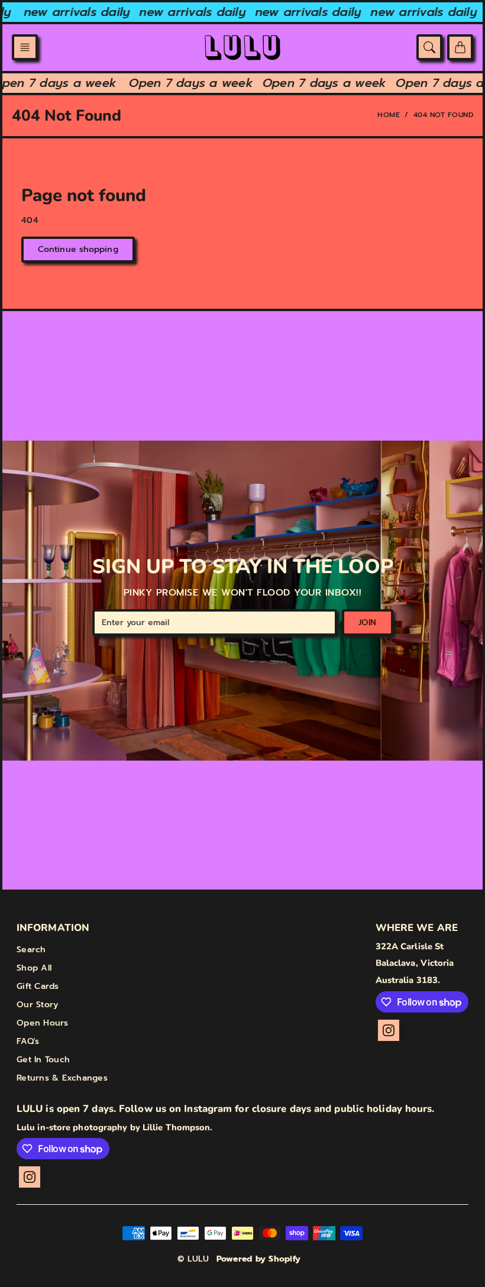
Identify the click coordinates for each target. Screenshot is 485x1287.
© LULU (193, 1259)
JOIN (367, 622)
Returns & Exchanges (62, 1078)
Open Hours (43, 1023)
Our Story (37, 1004)
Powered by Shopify (258, 1259)
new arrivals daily (71, 12)
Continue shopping (78, 249)
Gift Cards (38, 986)
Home (388, 114)
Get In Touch (43, 1059)
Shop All (34, 968)
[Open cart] (460, 47)
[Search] (429, 47)
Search (31, 949)
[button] (25, 47)
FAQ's (28, 1041)
